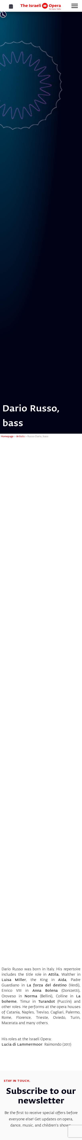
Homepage (7, 436)
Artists (20, 436)
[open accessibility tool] (3, 14)
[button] (74, 6)
